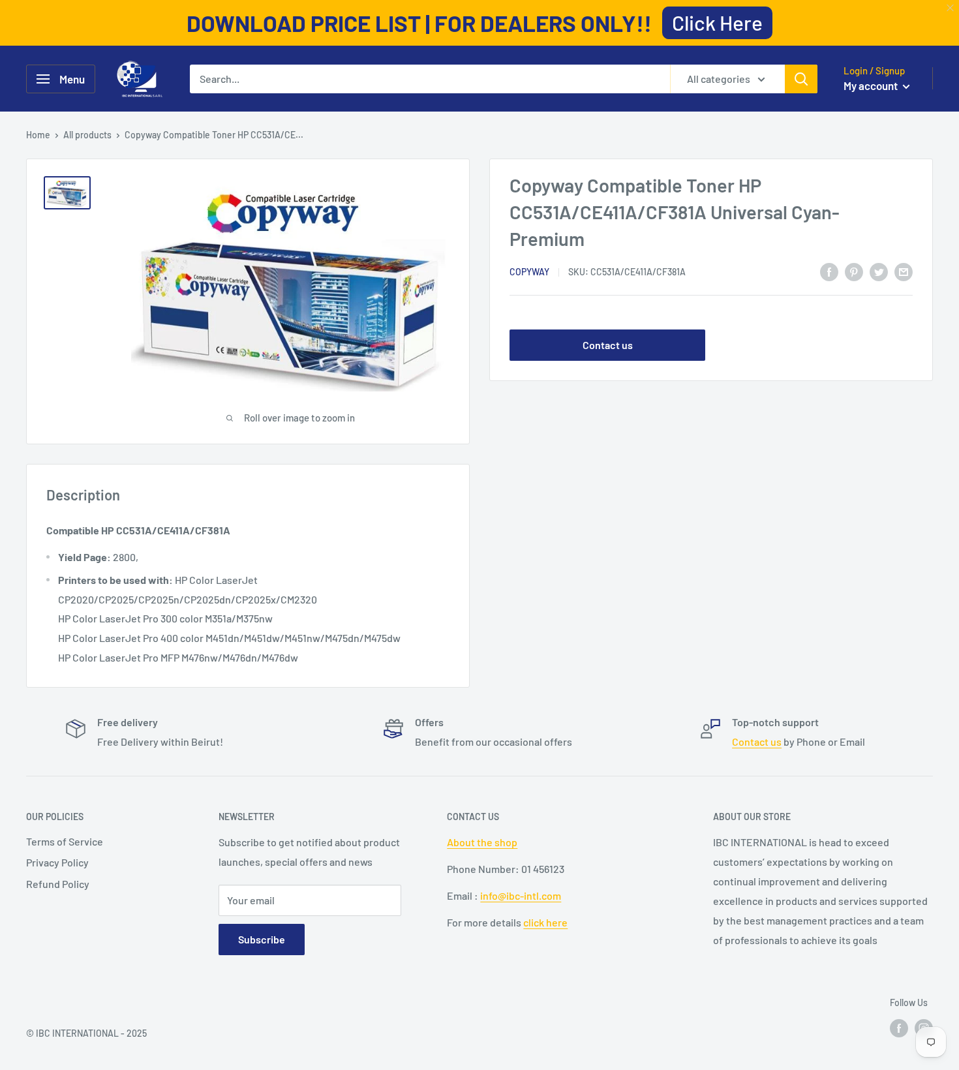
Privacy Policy (57, 862)
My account (872, 85)
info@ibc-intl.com (520, 895)
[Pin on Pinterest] (854, 271)
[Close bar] (951, 8)
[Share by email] (903, 271)
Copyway (529, 272)
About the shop (482, 842)
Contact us (608, 345)
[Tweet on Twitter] (879, 271)
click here (545, 922)
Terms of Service (64, 841)
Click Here (717, 22)
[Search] (801, 79)
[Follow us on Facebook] (899, 1027)
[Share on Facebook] (829, 271)
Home (38, 134)
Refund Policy (57, 884)
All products (87, 134)
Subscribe (261, 939)
